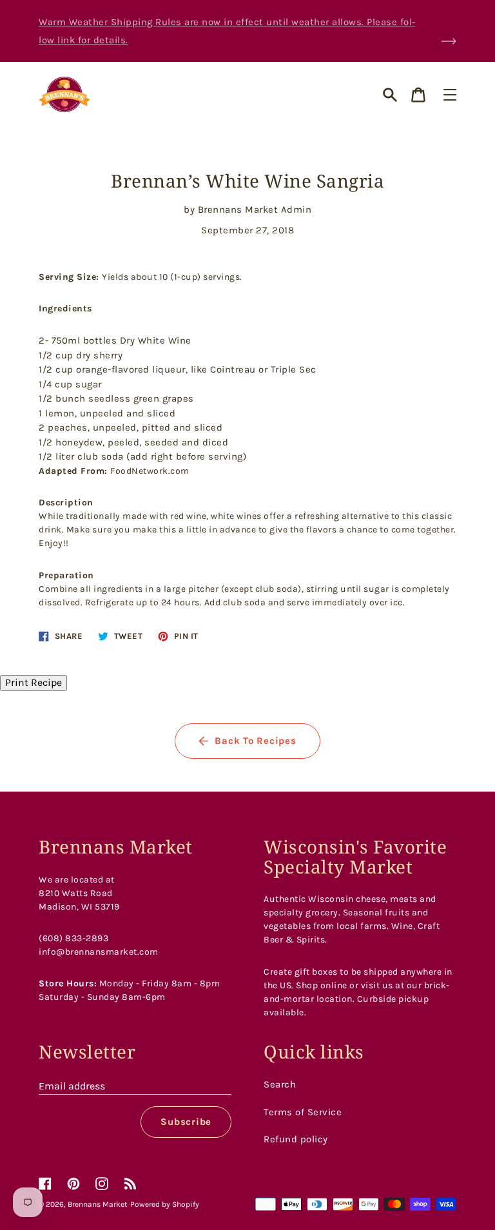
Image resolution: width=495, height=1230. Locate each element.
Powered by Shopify (164, 1204)
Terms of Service (303, 1112)
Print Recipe (33, 682)
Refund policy (296, 1139)
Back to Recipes (255, 741)
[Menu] (450, 95)
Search (280, 1084)
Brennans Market (98, 1204)
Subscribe (185, 1122)
